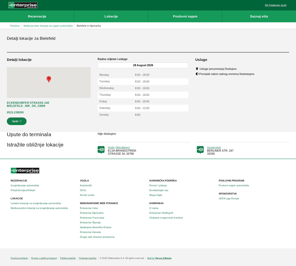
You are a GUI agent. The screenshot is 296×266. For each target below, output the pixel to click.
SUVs (83, 190)
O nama (153, 208)
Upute (17, 122)
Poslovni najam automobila (234, 185)
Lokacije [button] (111, 16)
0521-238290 (15, 112)
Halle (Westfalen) (119, 147)
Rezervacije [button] (37, 16)
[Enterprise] (23, 5)
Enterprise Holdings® (161, 212)
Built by (159, 258)
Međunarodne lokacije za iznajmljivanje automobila (39, 208)
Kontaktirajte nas (158, 190)
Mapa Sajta (155, 195)
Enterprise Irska (89, 208)
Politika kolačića (68, 258)
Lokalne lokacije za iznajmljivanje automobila (36, 203)
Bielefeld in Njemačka (89, 25)
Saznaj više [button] (259, 16)
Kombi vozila (87, 195)
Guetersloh (214, 147)
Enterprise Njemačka (91, 212)
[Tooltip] (239, 68)
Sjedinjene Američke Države (96, 227)
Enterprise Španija (90, 222)
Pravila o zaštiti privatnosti (44, 258)
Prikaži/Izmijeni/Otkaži (23, 190)
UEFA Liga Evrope (229, 198)
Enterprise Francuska (92, 217)
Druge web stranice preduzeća (97, 236)
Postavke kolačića (87, 258)
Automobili (86, 185)
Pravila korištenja (19, 258)
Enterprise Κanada (90, 232)
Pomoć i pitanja (158, 185)
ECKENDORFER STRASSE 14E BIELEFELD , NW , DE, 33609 (28, 104)
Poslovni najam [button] (185, 16)
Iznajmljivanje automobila (25, 185)
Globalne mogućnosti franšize (166, 217)
